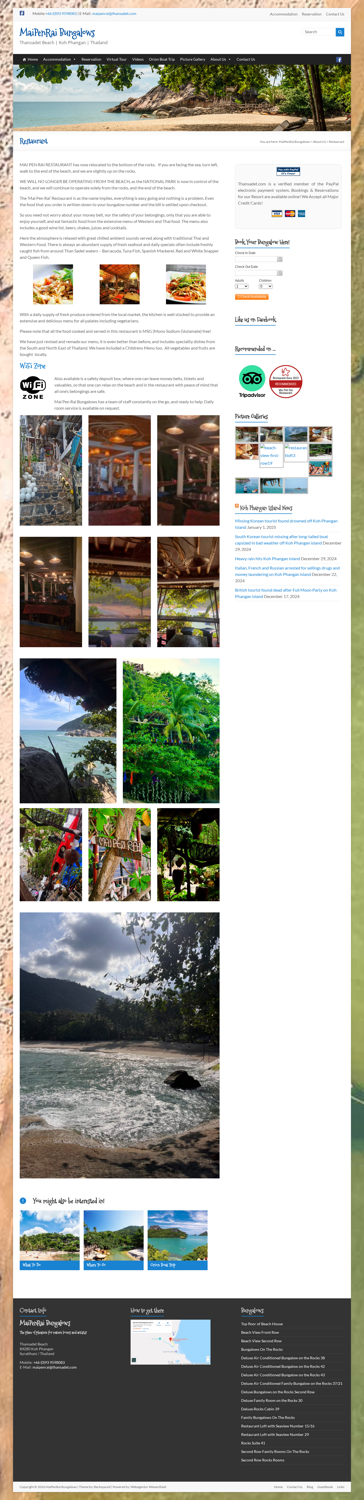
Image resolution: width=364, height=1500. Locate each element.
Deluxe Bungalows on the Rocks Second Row (278, 1392)
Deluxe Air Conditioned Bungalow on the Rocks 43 (283, 1375)
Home (33, 59)
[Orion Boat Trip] (178, 1213)
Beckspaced (102, 1487)
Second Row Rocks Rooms (262, 1460)
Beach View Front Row (260, 1332)
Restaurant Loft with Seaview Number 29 (275, 1434)
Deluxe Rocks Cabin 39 (260, 1409)
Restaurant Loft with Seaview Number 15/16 (277, 1426)
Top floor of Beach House (262, 1324)
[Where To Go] (114, 1213)
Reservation (312, 14)
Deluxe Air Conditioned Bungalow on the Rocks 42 (283, 1366)
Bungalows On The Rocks (262, 1349)
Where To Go (96, 1265)
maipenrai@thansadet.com (114, 13)
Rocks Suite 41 (253, 1443)
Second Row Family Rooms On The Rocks (275, 1451)
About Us (218, 59)
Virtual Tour (117, 59)
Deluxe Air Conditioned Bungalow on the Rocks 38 (283, 1358)
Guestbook (325, 1487)
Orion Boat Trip (162, 59)
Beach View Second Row (261, 1341)
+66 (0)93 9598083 (61, 13)
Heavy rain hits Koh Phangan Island (267, 558)
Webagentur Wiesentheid (148, 1487)
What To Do (32, 1265)
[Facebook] (339, 59)
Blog (310, 1487)
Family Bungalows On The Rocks (268, 1417)
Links (340, 1487)
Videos (138, 59)
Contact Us (335, 14)
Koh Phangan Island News (266, 508)
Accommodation (284, 14)
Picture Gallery (192, 59)
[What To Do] (50, 1213)
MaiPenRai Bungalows (57, 32)
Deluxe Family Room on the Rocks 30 (271, 1400)
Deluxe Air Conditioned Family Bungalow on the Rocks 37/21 (291, 1383)
